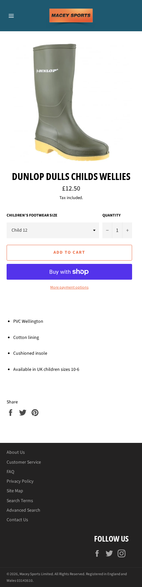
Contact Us (17, 520)
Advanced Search (23, 510)
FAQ (10, 472)
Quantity (111, 215)
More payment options (69, 287)
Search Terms (20, 501)
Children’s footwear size (32, 215)
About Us (16, 452)
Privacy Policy (20, 481)
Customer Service (24, 462)
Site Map (15, 491)
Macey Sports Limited (36, 574)
